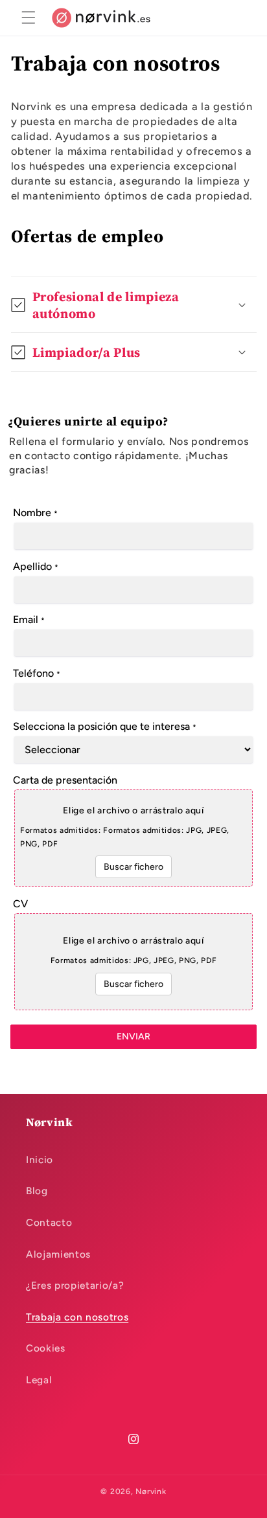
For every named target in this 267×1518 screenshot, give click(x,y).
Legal (39, 1380)
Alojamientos (58, 1254)
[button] (28, 17)
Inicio (39, 1159)
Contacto (49, 1222)
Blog (37, 1190)
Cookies (45, 1348)
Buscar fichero (133, 866)
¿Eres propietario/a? (75, 1285)
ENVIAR (133, 1036)
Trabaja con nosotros (77, 1317)
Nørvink (150, 1491)
